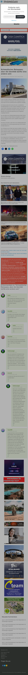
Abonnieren (20, 16)
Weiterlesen (14, 20)
